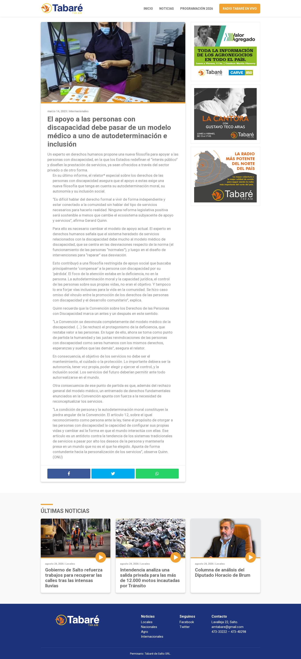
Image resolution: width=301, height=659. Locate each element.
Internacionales (79, 111)
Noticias (166, 8)
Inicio (148, 8)
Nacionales (149, 627)
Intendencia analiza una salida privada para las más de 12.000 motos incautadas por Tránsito (150, 577)
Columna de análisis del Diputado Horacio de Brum (222, 572)
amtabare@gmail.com (227, 627)
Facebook (187, 622)
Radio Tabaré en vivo (240, 8)
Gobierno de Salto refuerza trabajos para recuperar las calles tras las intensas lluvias (73, 577)
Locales (70, 563)
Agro (144, 632)
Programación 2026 (196, 8)
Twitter (185, 627)
